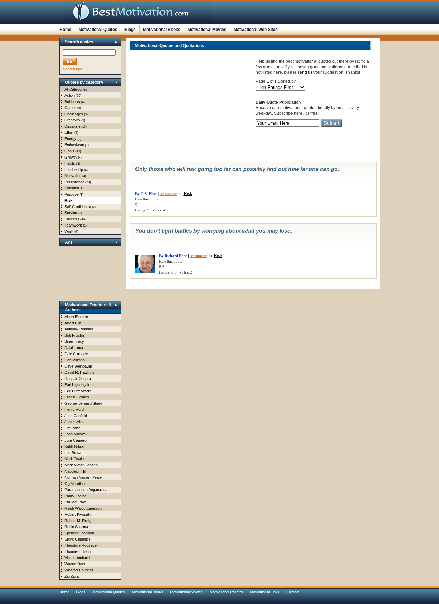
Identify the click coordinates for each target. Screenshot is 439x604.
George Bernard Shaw (83, 403)
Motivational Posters (226, 592)
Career (70, 108)
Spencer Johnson (79, 533)
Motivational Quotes (98, 29)
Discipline (72, 126)
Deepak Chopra (77, 378)
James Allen (74, 422)
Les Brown (73, 453)
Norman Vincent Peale (83, 477)
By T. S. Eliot (146, 193)
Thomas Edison (77, 551)
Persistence (74, 182)
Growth (70, 157)
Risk (188, 193)
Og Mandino (74, 483)
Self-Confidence (77, 207)
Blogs (130, 29)
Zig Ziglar (72, 576)
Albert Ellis (73, 323)
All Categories (75, 89)
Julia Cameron (76, 440)
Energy (70, 139)
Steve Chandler (77, 539)
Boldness (72, 102)
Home (65, 29)
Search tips (72, 69)
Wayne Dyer (74, 564)
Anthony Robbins (78, 329)
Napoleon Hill (75, 471)
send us (305, 72)
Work (68, 231)
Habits (69, 163)
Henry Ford (74, 409)
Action (69, 95)
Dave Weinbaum (78, 366)
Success (71, 219)
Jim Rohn (72, 428)
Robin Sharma (76, 527)
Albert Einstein (76, 317)
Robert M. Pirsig (77, 521)
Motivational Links (265, 592)
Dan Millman (74, 360)
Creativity (72, 120)
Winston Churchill (78, 570)
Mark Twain (74, 459)
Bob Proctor (74, 335)
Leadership (73, 169)
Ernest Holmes (76, 397)
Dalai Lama (73, 348)
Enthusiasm (74, 145)
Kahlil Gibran (74, 446)
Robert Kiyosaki (77, 514)
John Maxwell (75, 434)
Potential (71, 188)
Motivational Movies (207, 29)
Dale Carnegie (76, 354)
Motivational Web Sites (256, 29)
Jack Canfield (75, 416)
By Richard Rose (173, 256)
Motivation (72, 176)
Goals (69, 151)
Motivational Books (161, 29)
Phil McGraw (75, 502)
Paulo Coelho (75, 496)
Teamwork (73, 225)
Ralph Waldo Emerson (83, 508)
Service (70, 213)
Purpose (71, 194)
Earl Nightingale (77, 385)
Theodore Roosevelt (81, 545)
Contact (292, 592)
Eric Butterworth (77, 391)
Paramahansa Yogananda (85, 490)
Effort (68, 132)
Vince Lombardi (77, 558)
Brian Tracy (74, 341)
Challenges (73, 114)
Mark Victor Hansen (81, 465)
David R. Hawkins (79, 372)
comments (168, 193)
